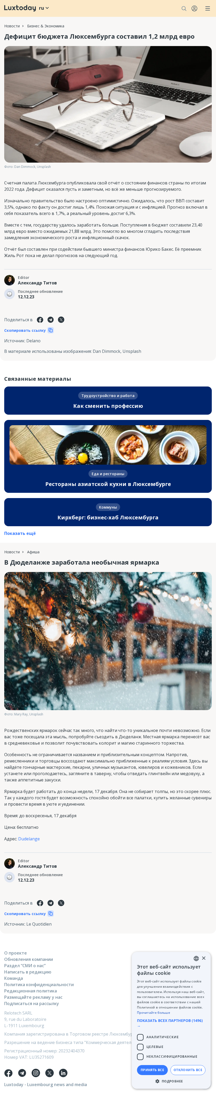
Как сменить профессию (108, 405)
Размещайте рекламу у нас (33, 997)
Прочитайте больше (153, 1012)
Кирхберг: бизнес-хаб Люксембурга (108, 517)
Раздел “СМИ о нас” (25, 965)
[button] (171, 1023)
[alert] (171, 1020)
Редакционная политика (30, 991)
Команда (13, 978)
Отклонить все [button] (188, 1070)
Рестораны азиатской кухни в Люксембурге (108, 484)
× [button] (203, 958)
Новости (12, 25)
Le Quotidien (39, 924)
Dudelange (29, 839)
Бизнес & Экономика (45, 25)
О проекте (15, 953)
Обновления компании (28, 959)
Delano (33, 341)
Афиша (33, 551)
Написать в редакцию (27, 972)
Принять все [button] (152, 1070)
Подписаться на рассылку (31, 1003)
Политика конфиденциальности (39, 984)
